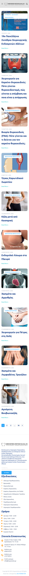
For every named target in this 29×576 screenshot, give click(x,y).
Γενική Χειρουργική (11, 310)
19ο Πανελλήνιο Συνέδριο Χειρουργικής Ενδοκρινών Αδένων (14, 40)
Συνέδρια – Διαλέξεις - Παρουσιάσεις (12, 16)
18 (18, 425)
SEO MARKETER (21, 573)
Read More (4, 48)
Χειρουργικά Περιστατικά (12, 156)
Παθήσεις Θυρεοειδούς (12, 57)
